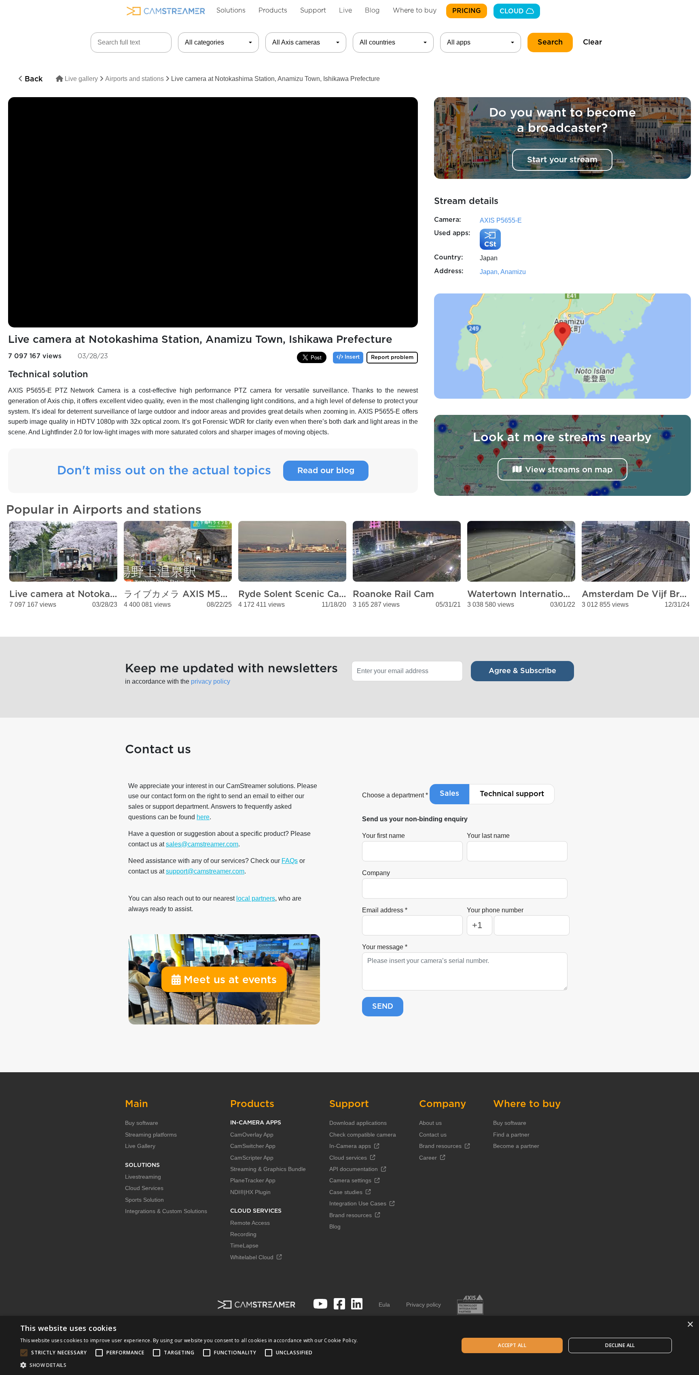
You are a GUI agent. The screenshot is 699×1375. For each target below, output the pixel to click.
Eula (384, 1304)
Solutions (231, 10)
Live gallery (80, 78)
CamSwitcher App (252, 1146)
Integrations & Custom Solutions (166, 1211)
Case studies (345, 1192)
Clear (592, 42)
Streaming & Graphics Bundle (268, 1169)
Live (345, 10)
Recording (243, 1234)
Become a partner (516, 1146)
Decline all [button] (620, 1345)
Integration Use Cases (357, 1203)
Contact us (433, 1134)
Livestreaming (143, 1176)
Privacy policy (423, 1304)
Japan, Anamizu (503, 271)
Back (32, 79)
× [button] (690, 1325)
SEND (382, 1006)
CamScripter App (251, 1157)
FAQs (290, 860)
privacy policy (210, 681)
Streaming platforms (151, 1134)
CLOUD (513, 11)
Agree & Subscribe (522, 671)
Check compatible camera (362, 1134)
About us (430, 1123)
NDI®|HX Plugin (250, 1192)
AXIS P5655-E (501, 220)
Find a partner (511, 1134)
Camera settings (350, 1180)
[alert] (349, 1345)
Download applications (358, 1123)
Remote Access (250, 1223)
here (203, 817)
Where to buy (414, 10)
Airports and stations (134, 78)
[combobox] (218, 42)
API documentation (353, 1169)
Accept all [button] (512, 1345)
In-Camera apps (350, 1146)
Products (272, 10)
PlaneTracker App (252, 1180)
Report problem (392, 357)
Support (313, 10)
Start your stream (562, 160)
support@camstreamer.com (205, 871)
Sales (449, 793)
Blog (372, 10)
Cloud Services (144, 1188)
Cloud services (348, 1157)
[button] (189, 1365)
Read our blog (325, 471)
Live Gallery (140, 1146)
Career (428, 1157)
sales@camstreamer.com (202, 844)
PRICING (466, 11)
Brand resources (350, 1215)
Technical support (512, 794)
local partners (255, 898)
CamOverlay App (251, 1134)
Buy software (141, 1123)
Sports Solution (144, 1199)
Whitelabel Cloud (251, 1257)
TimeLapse (244, 1245)
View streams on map (568, 469)
